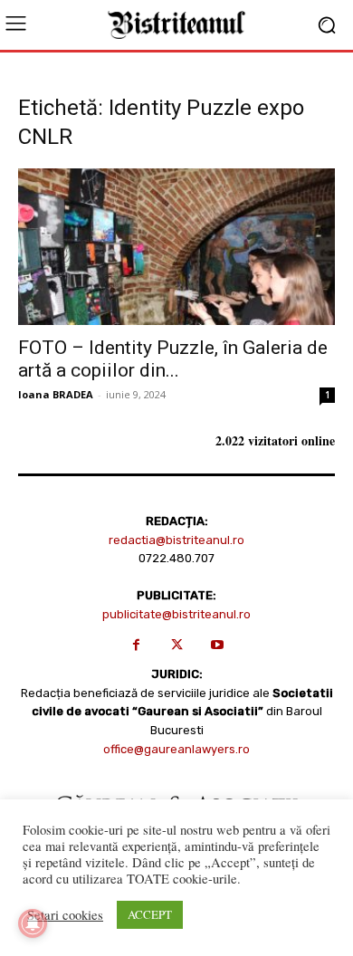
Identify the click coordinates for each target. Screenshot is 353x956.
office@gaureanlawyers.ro (176, 749)
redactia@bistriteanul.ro (176, 540)
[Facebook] (136, 645)
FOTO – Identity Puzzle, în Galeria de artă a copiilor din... (173, 359)
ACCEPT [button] (150, 914)
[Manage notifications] (32, 923)
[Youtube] (218, 645)
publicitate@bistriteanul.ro (176, 614)
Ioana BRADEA (55, 394)
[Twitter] (177, 645)
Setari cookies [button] (65, 915)
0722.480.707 (176, 558)
